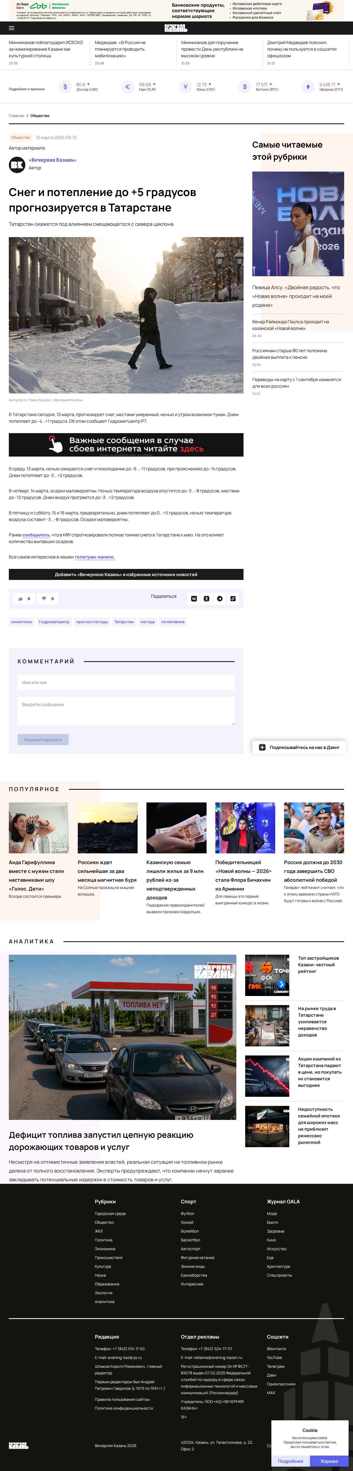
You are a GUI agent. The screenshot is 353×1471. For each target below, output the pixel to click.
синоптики (21, 621)
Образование (107, 1284)
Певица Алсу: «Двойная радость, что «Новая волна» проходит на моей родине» (296, 296)
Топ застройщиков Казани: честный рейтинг (318, 964)
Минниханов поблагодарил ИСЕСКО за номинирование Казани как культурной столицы (46, 49)
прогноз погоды (92, 621)
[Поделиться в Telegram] (220, 599)
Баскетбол (190, 1239)
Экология (104, 1292)
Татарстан (124, 621)
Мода (272, 1213)
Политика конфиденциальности (124, 1408)
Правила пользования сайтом (122, 1399)
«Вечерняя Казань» (52, 160)
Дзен (271, 1375)
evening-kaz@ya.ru (125, 1357)
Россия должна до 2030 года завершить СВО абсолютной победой (313, 871)
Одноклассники (281, 1383)
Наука (100, 1275)
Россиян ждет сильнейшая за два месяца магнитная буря (107, 871)
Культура (103, 1266)
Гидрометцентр (54, 621)
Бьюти (272, 1222)
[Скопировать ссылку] (233, 599)
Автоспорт (190, 1248)
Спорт (188, 1201)
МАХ (271, 1392)
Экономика (105, 1248)
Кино (271, 1239)
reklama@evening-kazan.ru (218, 1357)
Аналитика (32, 941)
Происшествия (108, 1257)
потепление (172, 621)
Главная (16, 115)
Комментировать (43, 740)
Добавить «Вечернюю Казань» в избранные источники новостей (126, 574)
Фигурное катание (197, 1257)
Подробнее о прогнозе (27, 89)
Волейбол (190, 1231)
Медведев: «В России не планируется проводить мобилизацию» (120, 49)
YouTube (274, 1357)
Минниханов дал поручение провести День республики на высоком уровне (212, 49)
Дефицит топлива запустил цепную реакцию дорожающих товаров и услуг (101, 1140)
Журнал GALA (283, 1201)
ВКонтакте (276, 1348)
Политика (104, 1239)
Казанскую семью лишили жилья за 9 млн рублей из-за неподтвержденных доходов (175, 880)
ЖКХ (99, 1231)
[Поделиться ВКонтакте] (193, 599)
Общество (40, 115)
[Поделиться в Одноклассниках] (206, 599)
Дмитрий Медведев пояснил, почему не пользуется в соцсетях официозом (302, 49)
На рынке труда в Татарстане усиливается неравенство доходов (317, 1021)
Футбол (187, 1213)
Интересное (192, 1284)
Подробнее (290, 1461)
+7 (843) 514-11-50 (129, 1348)
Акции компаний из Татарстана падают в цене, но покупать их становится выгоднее (320, 1072)
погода (148, 621)
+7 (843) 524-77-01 (215, 1348)
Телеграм (276, 1366)
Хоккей (187, 1222)
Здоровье (275, 1231)
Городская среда (110, 1213)
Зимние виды (193, 1266)
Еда (270, 1257)
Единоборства (194, 1275)
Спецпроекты (279, 1275)
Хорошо (329, 1461)
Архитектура (278, 1266)
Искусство (277, 1248)
